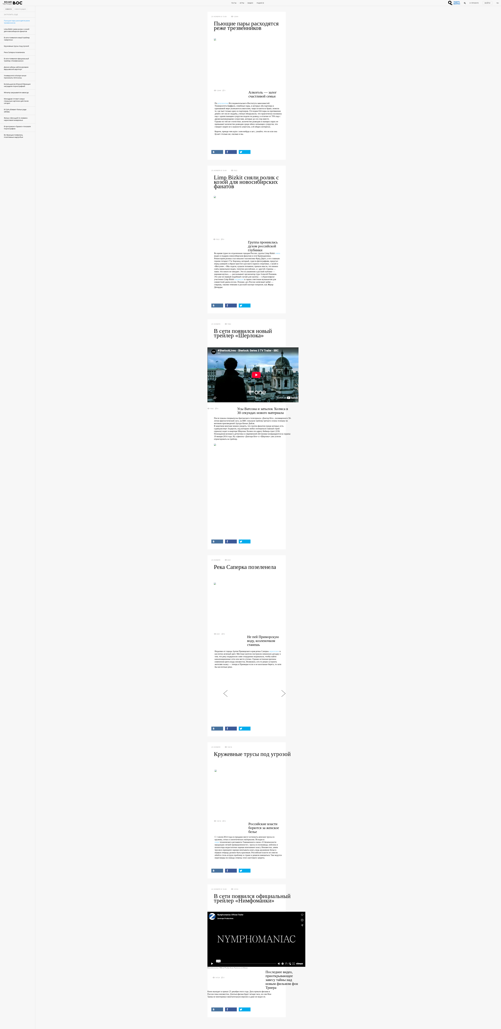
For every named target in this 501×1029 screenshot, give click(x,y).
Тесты (233, 3)
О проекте (474, 3)
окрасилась (274, 651)
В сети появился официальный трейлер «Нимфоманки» (16, 59)
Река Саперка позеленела (14, 52)
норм (217, 842)
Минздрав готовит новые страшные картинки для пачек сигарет (16, 101)
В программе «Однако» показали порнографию (17, 127)
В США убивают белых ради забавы (15, 110)
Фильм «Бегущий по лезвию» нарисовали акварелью (16, 119)
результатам (223, 103)
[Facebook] (231, 152)
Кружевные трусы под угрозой (16, 46)
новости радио (20, 9)
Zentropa (237, 968)
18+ (497, 3)
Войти (487, 3)
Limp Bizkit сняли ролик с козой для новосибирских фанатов (16, 30)
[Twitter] (244, 152)
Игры (242, 3)
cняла (277, 253)
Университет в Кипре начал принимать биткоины (15, 76)
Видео (250, 3)
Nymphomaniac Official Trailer (218, 968)
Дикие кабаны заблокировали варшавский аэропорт (16, 68)
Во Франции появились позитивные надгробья (13, 136)
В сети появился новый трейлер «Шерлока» (17, 38)
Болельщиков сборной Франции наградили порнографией (17, 85)
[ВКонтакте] (217, 152)
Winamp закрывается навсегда (16, 92)
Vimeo (245, 968)
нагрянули (239, 279)
